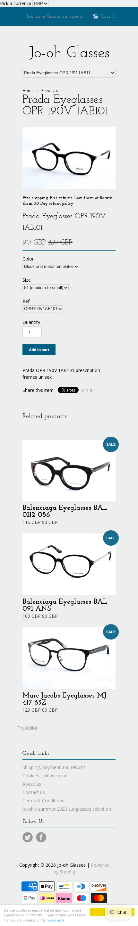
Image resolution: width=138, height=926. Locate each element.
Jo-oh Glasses (69, 53)
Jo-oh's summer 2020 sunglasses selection (66, 809)
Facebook (41, 837)
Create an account (65, 16)
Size (26, 280)
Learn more (56, 920)
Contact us (33, 792)
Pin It (87, 390)
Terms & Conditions (43, 801)
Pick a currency (16, 3)
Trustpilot (28, 728)
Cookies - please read (44, 776)
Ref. (26, 301)
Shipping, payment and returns (54, 767)
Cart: (108, 16)
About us (31, 784)
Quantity (31, 322)
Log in (33, 16)
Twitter (27, 837)
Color (28, 259)
